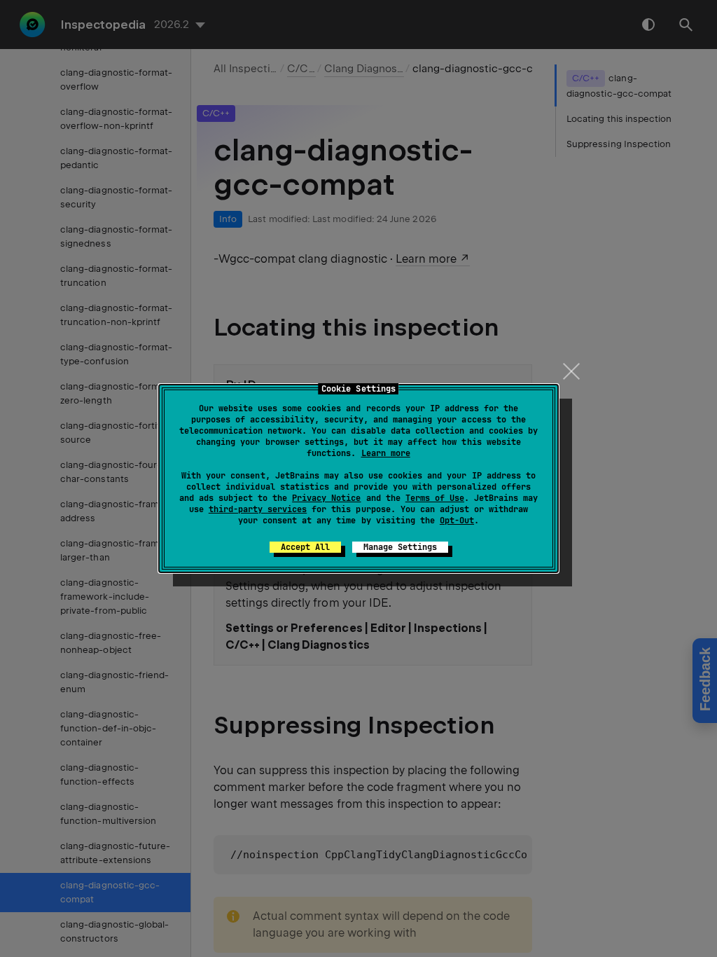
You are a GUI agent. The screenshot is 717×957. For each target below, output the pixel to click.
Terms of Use (434, 498)
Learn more (385, 453)
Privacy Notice (326, 498)
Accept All (305, 547)
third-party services (258, 509)
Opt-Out (457, 520)
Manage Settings (400, 547)
